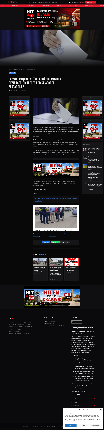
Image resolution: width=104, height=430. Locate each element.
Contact (54, 2)
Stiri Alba (15, 69)
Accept (70, 425)
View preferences (95, 425)
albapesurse (52, 236)
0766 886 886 (17, 329)
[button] (101, 410)
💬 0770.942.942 (73, 2)
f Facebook (45, 242)
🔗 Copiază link (65, 242)
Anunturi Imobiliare (44, 2)
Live (30, 2)
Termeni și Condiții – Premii (53, 426)
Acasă (10, 69)
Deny (83, 425)
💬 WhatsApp (55, 242)
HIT (11, 318)
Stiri (34, 2)
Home (43, 426)
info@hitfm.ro (17, 331)
